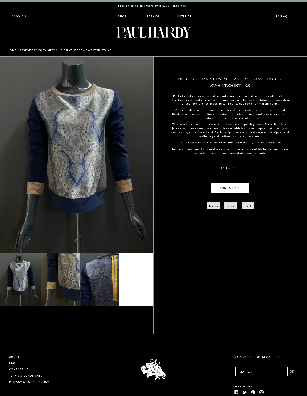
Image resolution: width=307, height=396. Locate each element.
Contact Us (19, 369)
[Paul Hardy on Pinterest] (253, 393)
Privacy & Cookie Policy (29, 381)
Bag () (281, 16)
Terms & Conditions (25, 375)
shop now (180, 5)
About (14, 356)
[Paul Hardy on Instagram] (261, 393)
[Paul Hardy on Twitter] (245, 393)
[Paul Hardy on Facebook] (236, 393)
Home (12, 50)
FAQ (12, 363)
